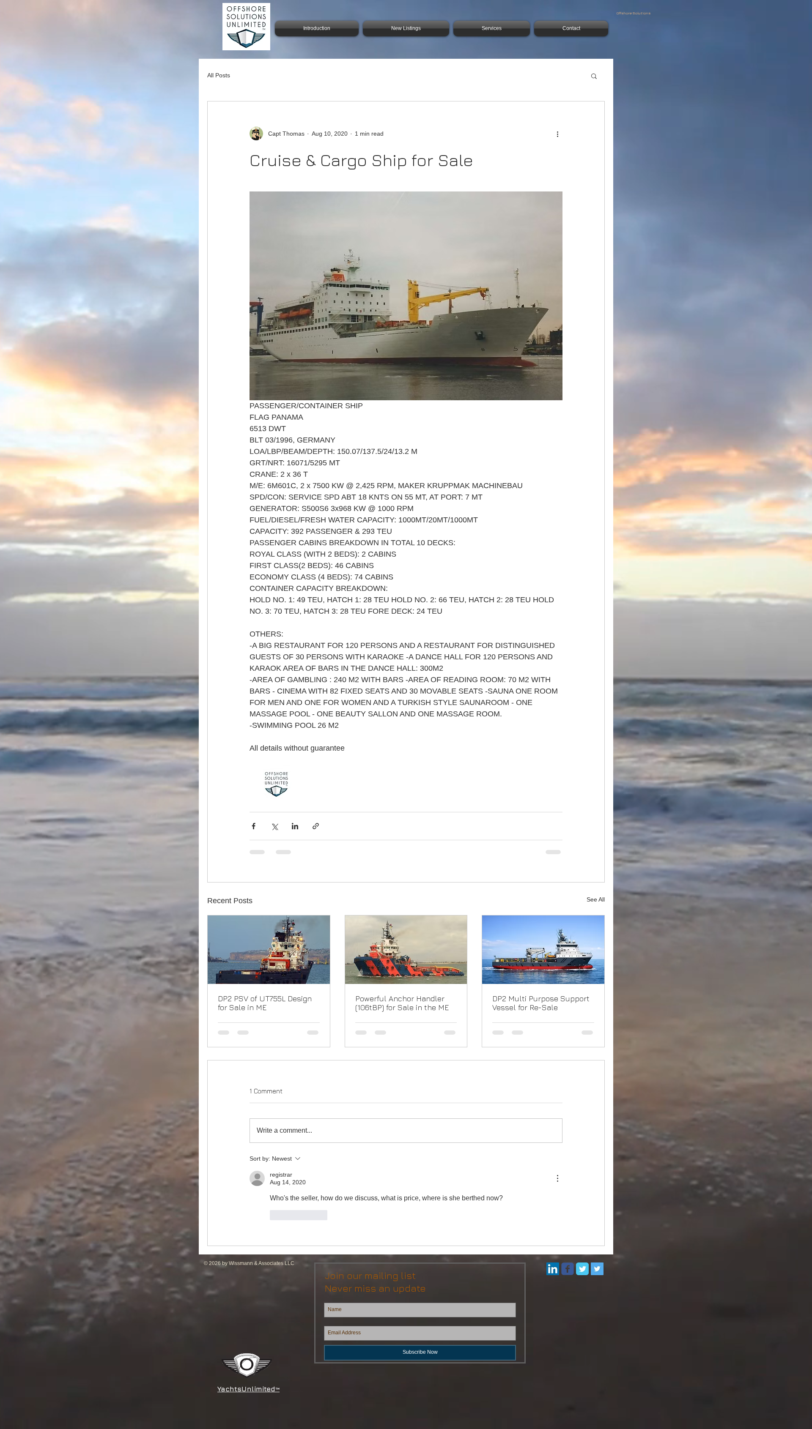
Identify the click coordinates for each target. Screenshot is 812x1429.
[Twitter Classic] (582, 1268)
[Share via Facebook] (254, 826)
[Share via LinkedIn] (295, 826)
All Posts (218, 75)
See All (596, 899)
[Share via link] (316, 826)
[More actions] (557, 133)
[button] (594, 75)
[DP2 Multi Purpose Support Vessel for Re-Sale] (543, 949)
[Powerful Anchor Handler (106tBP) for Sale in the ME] (406, 949)
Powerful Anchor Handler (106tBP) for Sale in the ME (402, 1003)
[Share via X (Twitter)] (274, 826)
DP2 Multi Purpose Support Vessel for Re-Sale (541, 1003)
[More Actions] (557, 1178)
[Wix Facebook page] (567, 1268)
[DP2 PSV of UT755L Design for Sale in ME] (269, 949)
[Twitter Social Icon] (597, 1268)
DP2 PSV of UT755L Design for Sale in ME (265, 1003)
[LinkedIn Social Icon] (552, 1268)
